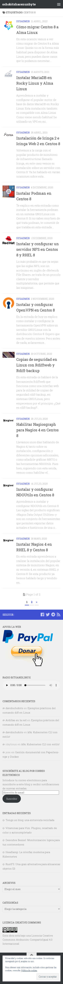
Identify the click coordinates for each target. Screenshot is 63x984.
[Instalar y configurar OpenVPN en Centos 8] (9, 303)
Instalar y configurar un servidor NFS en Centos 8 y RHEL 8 (37, 249)
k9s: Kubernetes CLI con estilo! (40, 744)
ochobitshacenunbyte (19, 4)
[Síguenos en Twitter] (48, 614)
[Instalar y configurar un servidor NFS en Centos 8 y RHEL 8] (9, 240)
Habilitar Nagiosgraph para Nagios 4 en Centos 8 (37, 430)
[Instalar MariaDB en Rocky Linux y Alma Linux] (9, 74)
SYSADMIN (23, 21)
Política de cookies (29, 970)
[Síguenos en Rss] (58, 614)
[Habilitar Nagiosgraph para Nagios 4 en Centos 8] (9, 420)
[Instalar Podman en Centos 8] (9, 192)
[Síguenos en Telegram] (53, 614)
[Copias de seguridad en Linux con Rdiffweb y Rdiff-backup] (9, 355)
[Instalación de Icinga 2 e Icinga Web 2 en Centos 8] (9, 134)
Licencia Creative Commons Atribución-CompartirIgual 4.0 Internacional (28, 939)
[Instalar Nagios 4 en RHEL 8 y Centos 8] (9, 540)
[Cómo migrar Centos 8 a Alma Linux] (9, 25)
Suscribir (11, 798)
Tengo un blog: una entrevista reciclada (30, 820)
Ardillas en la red (16, 720)
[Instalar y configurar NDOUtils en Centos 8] (9, 485)
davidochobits (14, 708)
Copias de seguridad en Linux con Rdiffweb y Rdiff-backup (36, 365)
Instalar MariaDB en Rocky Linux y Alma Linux (34, 83)
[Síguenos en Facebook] (42, 614)
